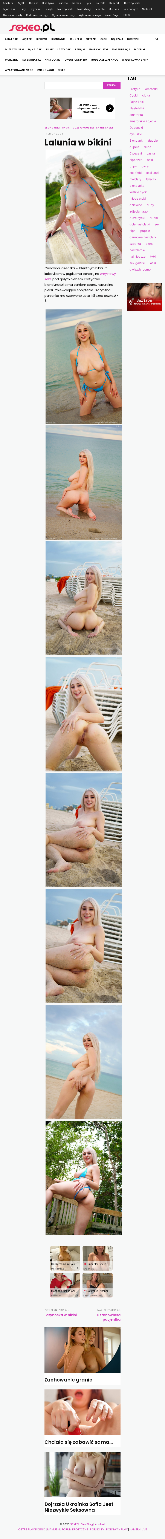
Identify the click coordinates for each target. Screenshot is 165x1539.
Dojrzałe (100, 3)
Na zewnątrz (131, 9)
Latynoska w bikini (60, 1315)
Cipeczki (76, 3)
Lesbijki (49, 9)
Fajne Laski (9, 9)
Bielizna (33, 3)
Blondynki (48, 3)
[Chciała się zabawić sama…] (82, 1412)
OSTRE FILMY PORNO (31, 1529)
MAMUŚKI (53, 1529)
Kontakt (100, 1524)
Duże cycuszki (132, 3)
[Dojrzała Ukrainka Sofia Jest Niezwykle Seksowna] (82, 1474)
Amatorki (8, 3)
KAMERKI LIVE (138, 1529)
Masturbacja (84, 9)
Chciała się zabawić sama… (78, 1442)
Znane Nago (112, 15)
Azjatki (21, 3)
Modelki (100, 9)
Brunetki (63, 3)
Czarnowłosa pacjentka (109, 1317)
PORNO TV (97, 1529)
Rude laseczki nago (37, 15)
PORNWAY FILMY (117, 1529)
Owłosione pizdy (12, 15)
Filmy (23, 9)
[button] (157, 39)
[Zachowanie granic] (82, 1350)
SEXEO (126, 15)
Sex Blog (87, 1524)
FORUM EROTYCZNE (75, 1529)
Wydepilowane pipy (63, 15)
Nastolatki (147, 9)
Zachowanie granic (68, 1380)
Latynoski (35, 9)
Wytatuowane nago (90, 15)
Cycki (89, 3)
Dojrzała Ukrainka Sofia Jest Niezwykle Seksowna (78, 1507)
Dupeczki (114, 3)
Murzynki (114, 9)
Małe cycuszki (65, 9)
